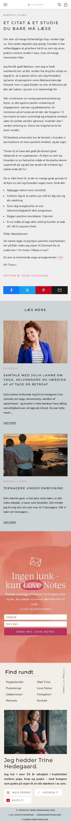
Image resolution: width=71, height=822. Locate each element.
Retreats (11, 701)
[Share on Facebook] (11, 290)
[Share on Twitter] (27, 290)
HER (60, 257)
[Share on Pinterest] (44, 290)
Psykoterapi (13, 688)
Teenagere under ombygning (33, 488)
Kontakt (42, 701)
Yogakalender (15, 682)
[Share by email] (60, 290)
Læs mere (9, 423)
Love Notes (44, 688)
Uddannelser (14, 694)
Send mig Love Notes (35, 631)
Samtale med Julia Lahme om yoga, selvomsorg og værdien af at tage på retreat (34, 379)
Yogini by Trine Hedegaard (33, 810)
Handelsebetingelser (35, 819)
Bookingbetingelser (49, 815)
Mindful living (15, 15)
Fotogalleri (44, 694)
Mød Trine (43, 682)
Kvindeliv (11, 368)
